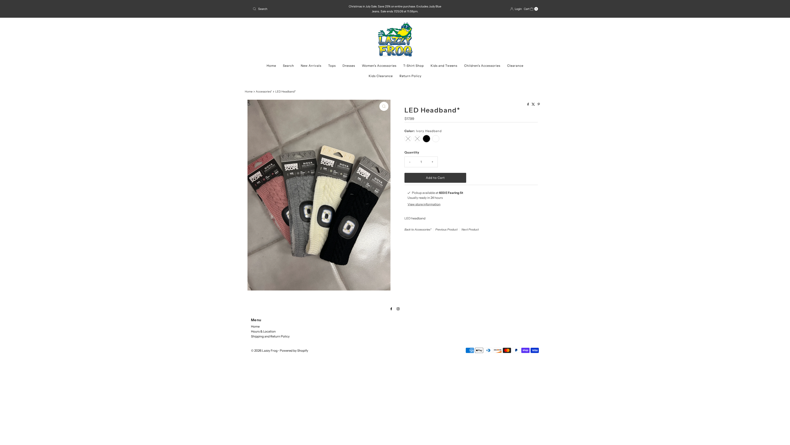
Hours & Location (263, 331)
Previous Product (446, 229)
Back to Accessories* (417, 229)
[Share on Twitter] (534, 104)
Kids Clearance (381, 76)
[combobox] (298, 9)
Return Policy (411, 76)
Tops (332, 66)
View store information (424, 204)
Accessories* (264, 91)
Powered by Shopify (294, 350)
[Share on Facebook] (528, 104)
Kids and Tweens (444, 66)
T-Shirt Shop (413, 66)
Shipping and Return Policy (270, 336)
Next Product (470, 229)
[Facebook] (391, 308)
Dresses (349, 66)
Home (271, 66)
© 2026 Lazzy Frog (264, 350)
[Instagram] (398, 308)
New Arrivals (311, 66)
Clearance (515, 66)
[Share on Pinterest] (539, 104)
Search (288, 66)
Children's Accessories (482, 66)
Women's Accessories (379, 66)
